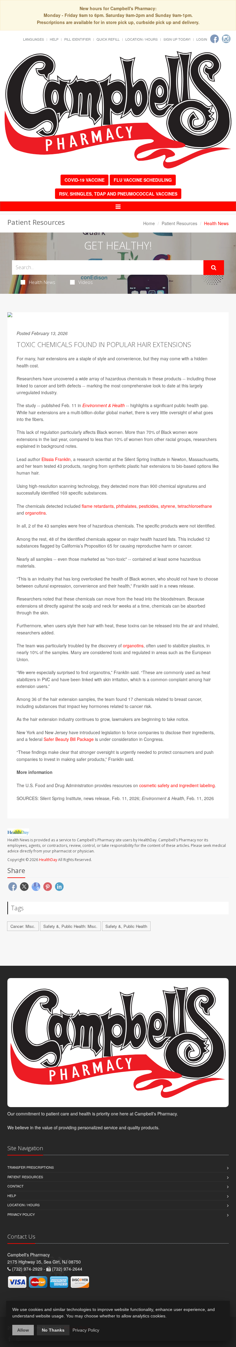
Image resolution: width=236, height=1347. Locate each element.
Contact (15, 1185)
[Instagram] (226, 38)
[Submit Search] (213, 267)
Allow (23, 1330)
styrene (168, 506)
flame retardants (98, 506)
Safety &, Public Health (126, 926)
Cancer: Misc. (22, 926)
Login (201, 39)
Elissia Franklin (56, 459)
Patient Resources (179, 223)
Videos (85, 282)
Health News (42, 282)
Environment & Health (103, 405)
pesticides (148, 506)
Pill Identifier (77, 39)
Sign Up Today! (177, 39)
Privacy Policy (21, 1214)
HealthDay (48, 859)
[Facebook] (214, 38)
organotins (35, 513)
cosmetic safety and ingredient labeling (177, 785)
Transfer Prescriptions (30, 1167)
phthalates (126, 506)
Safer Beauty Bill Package (69, 739)
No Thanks (53, 1330)
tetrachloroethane (195, 506)
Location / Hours (141, 39)
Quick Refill (108, 39)
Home (149, 223)
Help (54, 39)
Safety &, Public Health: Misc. (70, 926)
